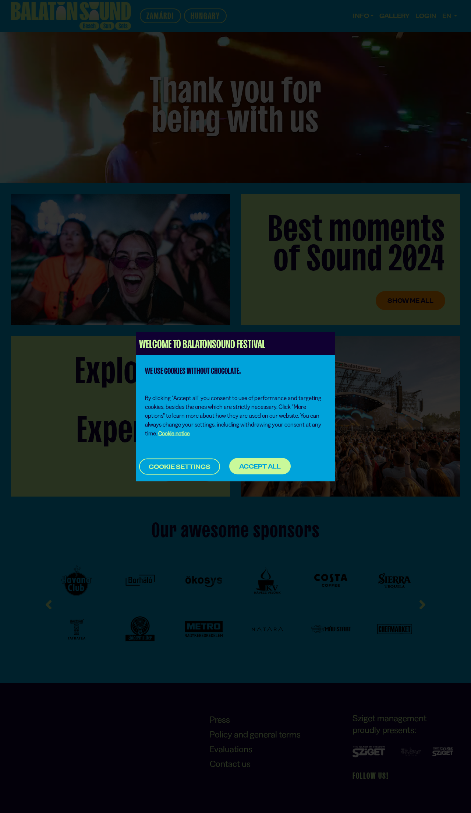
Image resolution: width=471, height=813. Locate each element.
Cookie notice (174, 433)
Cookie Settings (179, 466)
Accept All (260, 466)
